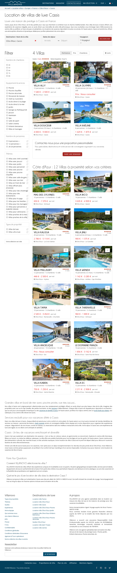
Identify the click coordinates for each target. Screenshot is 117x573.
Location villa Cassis (39, 505)
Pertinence (66, 53)
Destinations (48, 3)
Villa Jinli (80, 232)
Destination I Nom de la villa (17, 37)
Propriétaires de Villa (47, 563)
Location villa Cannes (40, 528)
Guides (7, 505)
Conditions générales (12, 530)
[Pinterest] (105, 568)
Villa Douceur (42, 125)
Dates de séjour (49, 37)
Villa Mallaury (43, 270)
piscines (54, 408)
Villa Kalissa (41, 232)
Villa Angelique (43, 345)
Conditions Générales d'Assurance (16, 533)
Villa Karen (41, 383)
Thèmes (7, 502)
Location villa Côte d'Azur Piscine (44, 508)
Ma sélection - (90, 3)
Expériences (9, 508)
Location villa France (39, 499)
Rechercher (105, 39)
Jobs (6, 519)
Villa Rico (81, 194)
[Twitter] (110, 568)
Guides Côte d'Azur (39, 522)
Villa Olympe (83, 85)
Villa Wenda (82, 270)
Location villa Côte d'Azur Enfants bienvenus (44, 514)
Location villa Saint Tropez (41, 525)
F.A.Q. (7, 525)
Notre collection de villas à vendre (16, 539)
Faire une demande (72, 154)
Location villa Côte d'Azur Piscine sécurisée (44, 518)
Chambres (84, 53)
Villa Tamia (40, 307)
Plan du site (62, 563)
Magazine (60, 3)
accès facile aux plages (101, 410)
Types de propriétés (11, 499)
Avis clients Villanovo (12, 516)
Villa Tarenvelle (85, 307)
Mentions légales (85, 563)
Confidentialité (10, 528)
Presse (7, 522)
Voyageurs (84, 37)
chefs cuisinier (39, 423)
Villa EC (80, 383)
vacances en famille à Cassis (48, 410)
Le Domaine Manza (86, 345)
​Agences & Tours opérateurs (14, 536)
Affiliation (73, 563)
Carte (108, 53)
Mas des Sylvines (44, 194)
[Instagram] (101, 568)
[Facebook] (96, 568)
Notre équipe (9, 510)
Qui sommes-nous (11, 513)
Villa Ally (40, 85)
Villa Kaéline (83, 125)
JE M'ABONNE (50, 554)
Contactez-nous (74, 3)
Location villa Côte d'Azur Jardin (43, 510)
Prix (74, 53)
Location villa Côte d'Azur (41, 502)
